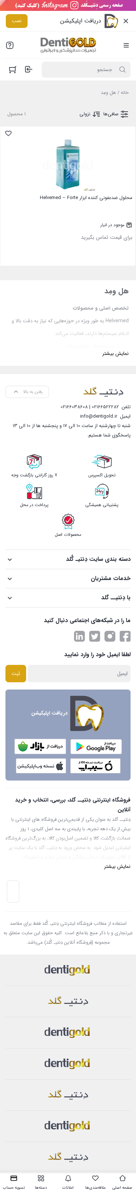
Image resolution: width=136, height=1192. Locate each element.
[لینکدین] (79, 636)
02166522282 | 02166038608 (90, 407)
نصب (16, 20)
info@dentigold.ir (98, 416)
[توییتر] (94, 636)
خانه (125, 92)
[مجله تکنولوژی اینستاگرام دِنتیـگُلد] (109, 636)
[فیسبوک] (125, 636)
